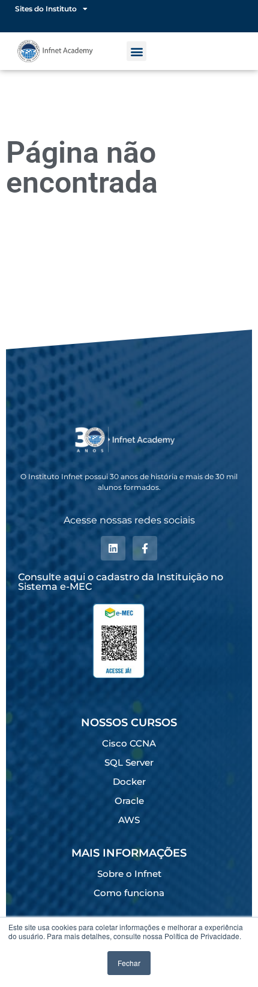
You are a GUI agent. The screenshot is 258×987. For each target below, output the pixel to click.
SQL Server (129, 762)
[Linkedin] (113, 548)
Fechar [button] (129, 963)
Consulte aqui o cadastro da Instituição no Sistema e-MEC (120, 581)
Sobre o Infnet (129, 873)
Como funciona (129, 892)
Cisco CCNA (129, 743)
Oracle (129, 800)
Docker (129, 781)
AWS (129, 819)
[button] (136, 51)
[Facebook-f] (145, 548)
